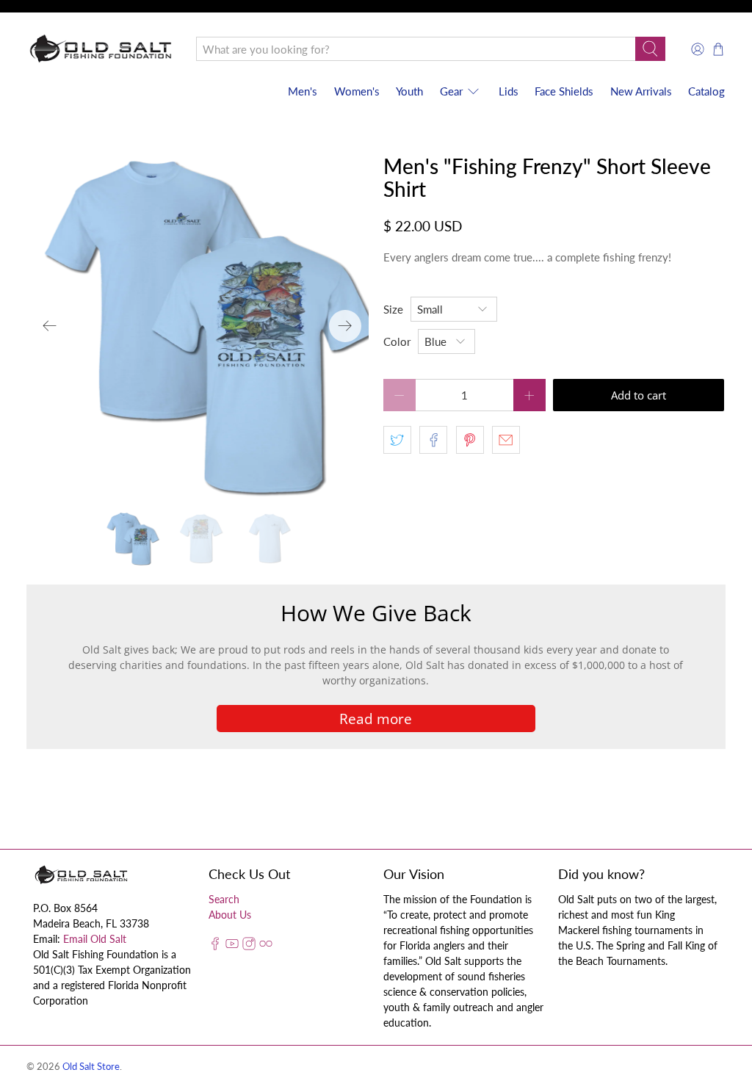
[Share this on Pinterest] (470, 440)
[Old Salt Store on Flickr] (265, 946)
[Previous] (50, 326)
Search (224, 899)
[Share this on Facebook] (433, 440)
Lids (508, 91)
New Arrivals (641, 91)
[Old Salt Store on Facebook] (215, 946)
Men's (302, 91)
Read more (375, 718)
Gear (451, 91)
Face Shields (564, 91)
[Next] (345, 326)
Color (397, 341)
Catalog (706, 91)
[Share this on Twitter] (397, 440)
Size (393, 309)
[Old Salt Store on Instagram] (249, 946)
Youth (409, 91)
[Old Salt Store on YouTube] (232, 946)
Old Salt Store (91, 1066)
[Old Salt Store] (100, 49)
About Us (230, 914)
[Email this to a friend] (506, 440)
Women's (357, 91)
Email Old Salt (94, 939)
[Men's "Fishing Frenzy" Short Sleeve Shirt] (197, 326)
